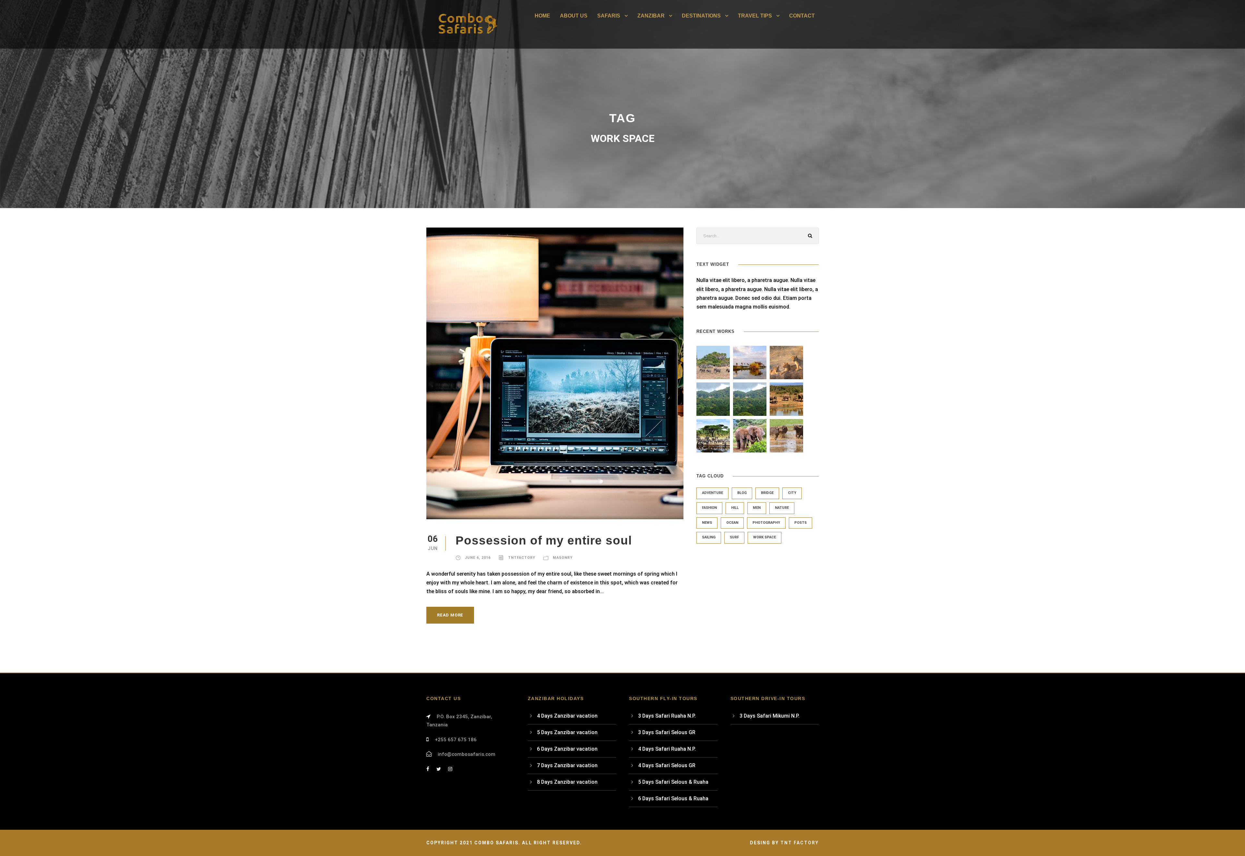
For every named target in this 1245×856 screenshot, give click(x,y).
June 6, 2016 (478, 558)
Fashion (709, 508)
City (792, 493)
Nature (782, 508)
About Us (573, 15)
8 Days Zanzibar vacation (567, 782)
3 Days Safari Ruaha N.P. (667, 716)
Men (757, 508)
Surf (734, 537)
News (707, 523)
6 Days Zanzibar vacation (567, 749)
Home (542, 15)
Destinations (701, 15)
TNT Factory (799, 842)
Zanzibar (651, 15)
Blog (742, 493)
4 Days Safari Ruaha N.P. (667, 749)
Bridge (767, 493)
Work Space (764, 537)
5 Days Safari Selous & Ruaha (673, 782)
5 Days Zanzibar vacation (567, 732)
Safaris (608, 15)
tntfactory (521, 558)
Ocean (732, 523)
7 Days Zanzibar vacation (567, 765)
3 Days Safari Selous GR (666, 732)
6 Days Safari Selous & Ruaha (673, 798)
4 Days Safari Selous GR (666, 765)
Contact (802, 15)
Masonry (563, 558)
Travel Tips (755, 15)
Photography (766, 523)
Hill (735, 508)
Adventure (712, 493)
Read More (450, 615)
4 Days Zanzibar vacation (567, 716)
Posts (800, 523)
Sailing (709, 537)
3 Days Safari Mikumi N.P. (770, 716)
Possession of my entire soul (544, 540)
